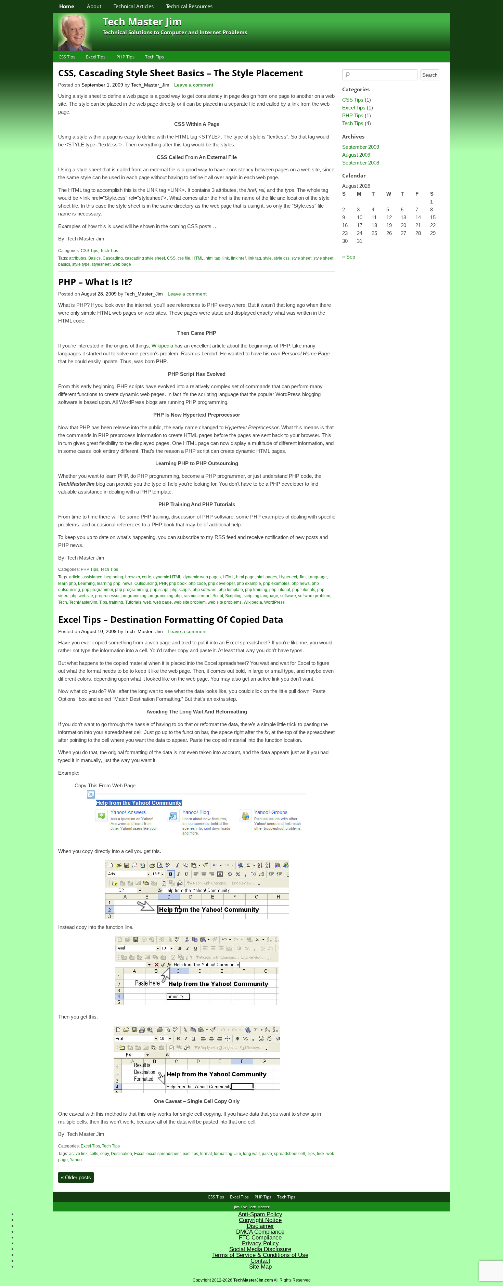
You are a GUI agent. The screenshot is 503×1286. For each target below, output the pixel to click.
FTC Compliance (260, 1237)
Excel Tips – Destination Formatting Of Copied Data (170, 619)
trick (320, 1153)
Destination (121, 1153)
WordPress (274, 602)
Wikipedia (162, 346)
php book (177, 583)
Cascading (113, 258)
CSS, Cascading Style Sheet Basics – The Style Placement (180, 73)
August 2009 (356, 155)
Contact (260, 1261)
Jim (302, 577)
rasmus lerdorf (197, 595)
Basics (94, 258)
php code (197, 583)
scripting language (261, 595)
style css (281, 258)
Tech (62, 602)
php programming (131, 589)
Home (66, 6)
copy (104, 1153)
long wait (251, 1153)
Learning (86, 583)
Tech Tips (154, 57)
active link (78, 1153)
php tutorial (279, 589)
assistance (92, 577)
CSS (171, 258)
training (116, 602)
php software (205, 589)
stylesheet (101, 264)
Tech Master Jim (142, 21)
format (206, 1153)
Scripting (233, 595)
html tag (213, 258)
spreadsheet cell (289, 1153)
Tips (103, 602)
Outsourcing (145, 583)
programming (133, 595)
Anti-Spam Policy (260, 1214)
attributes (77, 258)
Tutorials (133, 602)
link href (238, 258)
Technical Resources (189, 6)
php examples (276, 583)
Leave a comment (193, 85)
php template (231, 589)
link (225, 258)
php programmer (97, 589)
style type (81, 264)
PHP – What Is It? (95, 282)
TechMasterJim (83, 602)
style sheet (301, 258)
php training (256, 589)
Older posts (76, 1177)
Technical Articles (134, 6)
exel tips (190, 1153)
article (74, 577)
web (147, 602)
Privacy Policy (260, 1243)
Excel (139, 1153)
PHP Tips (125, 57)
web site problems (225, 602)
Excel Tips (95, 57)
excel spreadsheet (163, 1153)
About (94, 6)
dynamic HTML (167, 577)
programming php (165, 595)
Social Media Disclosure (260, 1249)
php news (301, 583)
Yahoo (76, 1159)
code (146, 577)
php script (159, 589)
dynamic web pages (202, 577)
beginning (113, 577)
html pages (267, 577)
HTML (198, 258)
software (288, 595)
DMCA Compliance (260, 1232)
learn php (67, 583)
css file (184, 258)
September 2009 (360, 147)
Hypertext (288, 577)
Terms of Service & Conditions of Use (260, 1255)
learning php (108, 583)
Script (217, 595)
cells (94, 1153)
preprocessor (107, 595)
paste (267, 1153)
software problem (314, 595)
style (267, 258)
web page (122, 264)
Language (317, 577)
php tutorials (303, 589)
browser (132, 577)
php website (81, 595)
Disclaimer (260, 1226)
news (127, 583)
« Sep (348, 257)
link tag (254, 258)
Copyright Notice (260, 1220)
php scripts (180, 589)
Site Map (260, 1266)
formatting (223, 1153)
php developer (221, 583)
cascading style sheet (145, 258)
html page (245, 577)
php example (249, 583)
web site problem (190, 602)
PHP (163, 583)
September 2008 (360, 163)
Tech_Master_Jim (150, 85)
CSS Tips (67, 57)
